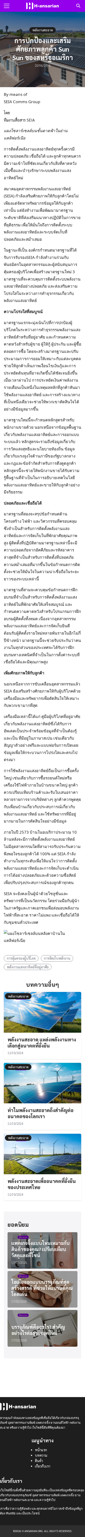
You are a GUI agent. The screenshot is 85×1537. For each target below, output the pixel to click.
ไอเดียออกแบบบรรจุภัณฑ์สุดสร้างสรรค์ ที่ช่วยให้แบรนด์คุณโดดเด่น (42, 1288)
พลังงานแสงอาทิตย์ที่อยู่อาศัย (28, 967)
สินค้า (39, 1461)
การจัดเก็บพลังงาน (57, 958)
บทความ (41, 1455)
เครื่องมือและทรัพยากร (23, 698)
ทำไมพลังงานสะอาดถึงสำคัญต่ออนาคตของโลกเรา (40, 1113)
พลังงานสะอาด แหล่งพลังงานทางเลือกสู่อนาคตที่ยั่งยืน (42, 1042)
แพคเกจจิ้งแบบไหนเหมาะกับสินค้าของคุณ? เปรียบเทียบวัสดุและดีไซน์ (40, 1249)
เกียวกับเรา (42, 1466)
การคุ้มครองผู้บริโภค (21, 958)
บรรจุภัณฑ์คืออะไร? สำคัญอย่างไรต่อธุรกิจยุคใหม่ (38, 1330)
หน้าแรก (41, 1450)
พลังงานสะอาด (42, 30)
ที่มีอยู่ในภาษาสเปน (35, 738)
